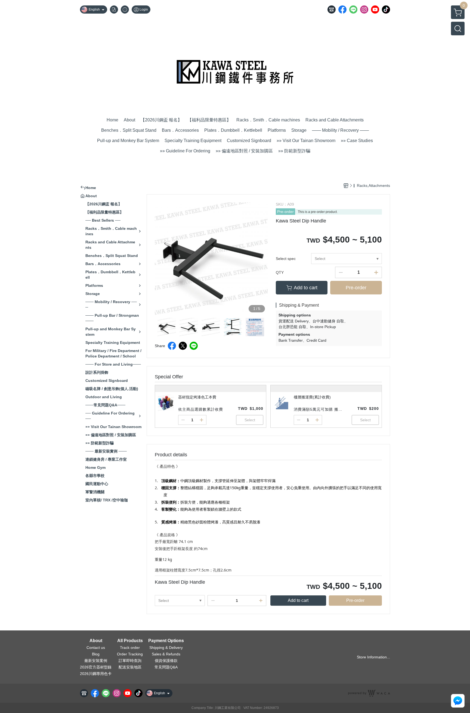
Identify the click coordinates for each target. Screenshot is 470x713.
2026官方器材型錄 (96, 667)
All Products (130, 641)
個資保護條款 (166, 660)
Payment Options (166, 641)
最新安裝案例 (95, 660)
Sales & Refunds (166, 654)
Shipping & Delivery (166, 647)
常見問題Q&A (166, 667)
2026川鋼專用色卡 (96, 674)
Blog (96, 654)
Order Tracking (130, 654)
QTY (280, 272)
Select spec (286, 258)
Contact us (95, 647)
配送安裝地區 (130, 667)
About (95, 641)
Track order (130, 647)
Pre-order (285, 211)
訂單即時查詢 (130, 660)
